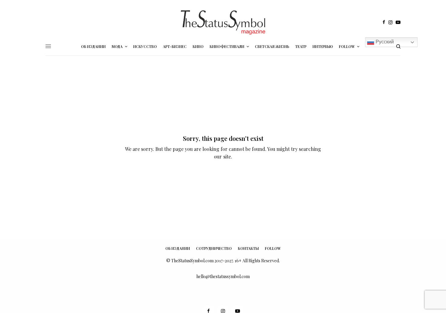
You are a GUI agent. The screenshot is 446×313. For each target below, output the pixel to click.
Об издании (177, 248)
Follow (273, 248)
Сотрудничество (214, 248)
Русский (384, 42)
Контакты (248, 248)
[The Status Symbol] (223, 22)
